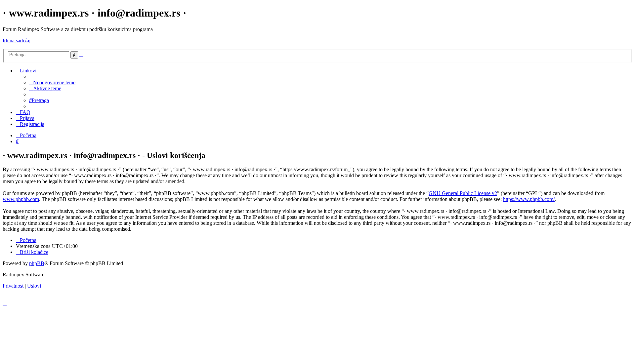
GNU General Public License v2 (463, 193)
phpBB (36, 263)
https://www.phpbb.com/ (529, 199)
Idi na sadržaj (16, 40)
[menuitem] (52, 82)
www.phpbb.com (21, 199)
